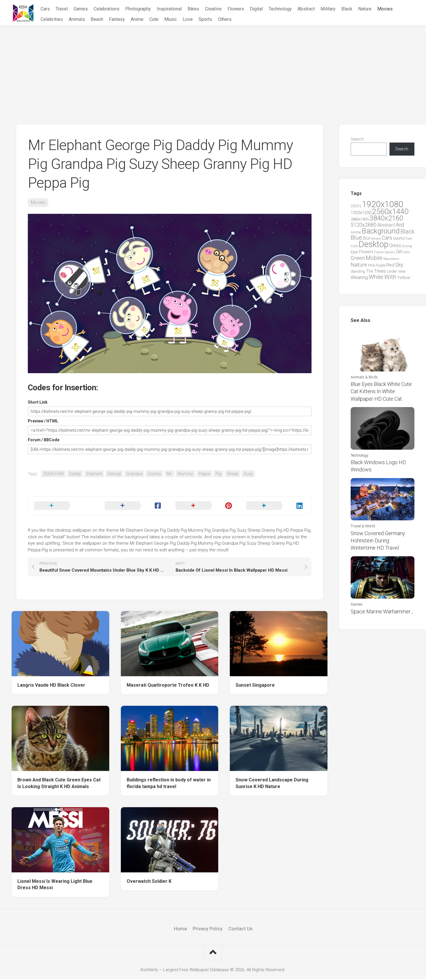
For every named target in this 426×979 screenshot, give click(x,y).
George (114, 473)
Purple (380, 265)
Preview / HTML (43, 421)
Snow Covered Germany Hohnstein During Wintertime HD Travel (378, 540)
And (400, 225)
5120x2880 (363, 225)
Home (180, 928)
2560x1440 (53, 473)
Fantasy (117, 19)
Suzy (248, 473)
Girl (399, 251)
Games (81, 9)
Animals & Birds (364, 377)
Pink (371, 265)
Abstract (306, 9)
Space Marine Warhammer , (382, 611)
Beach (97, 19)
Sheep (232, 473)
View (402, 271)
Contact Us (240, 928)
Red (390, 265)
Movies (385, 9)
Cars (45, 9)
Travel (62, 9)
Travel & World (363, 526)
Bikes (193, 9)
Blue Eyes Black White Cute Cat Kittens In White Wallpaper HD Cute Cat (381, 391)
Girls (406, 252)
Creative (213, 9)
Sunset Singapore (255, 685)
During (407, 246)
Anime (137, 19)
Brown (376, 238)
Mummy (185, 473)
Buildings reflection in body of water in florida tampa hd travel (169, 783)
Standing (358, 271)
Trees (380, 271)
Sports (205, 19)
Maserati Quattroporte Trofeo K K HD (168, 685)
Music (170, 19)
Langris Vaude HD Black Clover (51, 685)
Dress (395, 245)
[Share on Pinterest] (205, 506)
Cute (154, 19)
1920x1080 (382, 204)
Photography (138, 9)
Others (225, 19)
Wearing (359, 277)
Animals (77, 19)
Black (346, 9)
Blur (366, 238)
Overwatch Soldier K (149, 881)
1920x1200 (361, 212)
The (369, 271)
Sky (399, 265)
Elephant (94, 473)
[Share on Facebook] (134, 506)
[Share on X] (63, 506)
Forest (379, 252)
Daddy (75, 473)
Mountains (391, 259)
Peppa (204, 473)
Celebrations (106, 9)
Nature (365, 9)
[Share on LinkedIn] (275, 506)
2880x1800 (360, 219)
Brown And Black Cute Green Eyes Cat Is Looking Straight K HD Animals (59, 783)
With (390, 277)
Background (381, 231)
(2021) (356, 206)
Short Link (38, 402)
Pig (218, 473)
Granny (154, 473)
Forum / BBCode (43, 439)
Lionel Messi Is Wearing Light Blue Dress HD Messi (54, 884)
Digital (256, 9)
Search (357, 139)
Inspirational (169, 9)
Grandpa (134, 473)
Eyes (354, 252)
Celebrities (52, 19)
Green (358, 258)
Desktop (373, 244)
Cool (409, 238)
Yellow (403, 277)
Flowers (235, 9)
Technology (280, 9)
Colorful (399, 238)
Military (328, 9)
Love (188, 19)
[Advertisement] (213, 69)
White (376, 277)
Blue (356, 237)
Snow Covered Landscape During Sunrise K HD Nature (272, 783)
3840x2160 (386, 218)
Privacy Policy (208, 928)
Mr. (169, 473)
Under (392, 271)
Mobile (374, 258)
